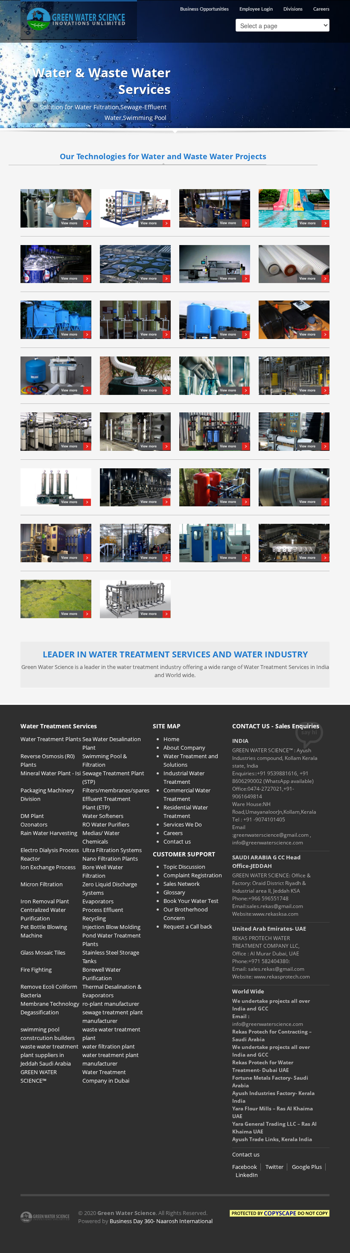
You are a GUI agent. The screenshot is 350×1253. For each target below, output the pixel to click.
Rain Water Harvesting (48, 833)
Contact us (177, 841)
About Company (184, 747)
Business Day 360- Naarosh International (161, 1221)
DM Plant (32, 816)
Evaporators (98, 901)
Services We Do (182, 824)
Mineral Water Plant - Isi (50, 773)
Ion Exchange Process (48, 867)
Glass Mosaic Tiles (42, 952)
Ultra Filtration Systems (112, 850)
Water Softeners (102, 816)
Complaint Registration (192, 875)
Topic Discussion (184, 866)
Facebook (244, 1167)
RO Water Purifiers (105, 824)
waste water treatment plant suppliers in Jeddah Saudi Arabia (49, 1055)
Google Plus (307, 1167)
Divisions (293, 9)
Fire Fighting (36, 969)
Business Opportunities (204, 9)
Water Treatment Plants (50, 739)
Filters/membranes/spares (115, 790)
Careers (321, 9)
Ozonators (33, 824)
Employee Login (256, 9)
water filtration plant (108, 1046)
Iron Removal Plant (44, 901)
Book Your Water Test (191, 901)
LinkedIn (247, 1175)
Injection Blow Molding (111, 927)
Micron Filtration (41, 884)
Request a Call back (187, 926)
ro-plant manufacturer (110, 1004)
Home (171, 739)
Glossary (174, 892)
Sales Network (181, 884)
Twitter (274, 1167)
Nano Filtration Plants (110, 858)
